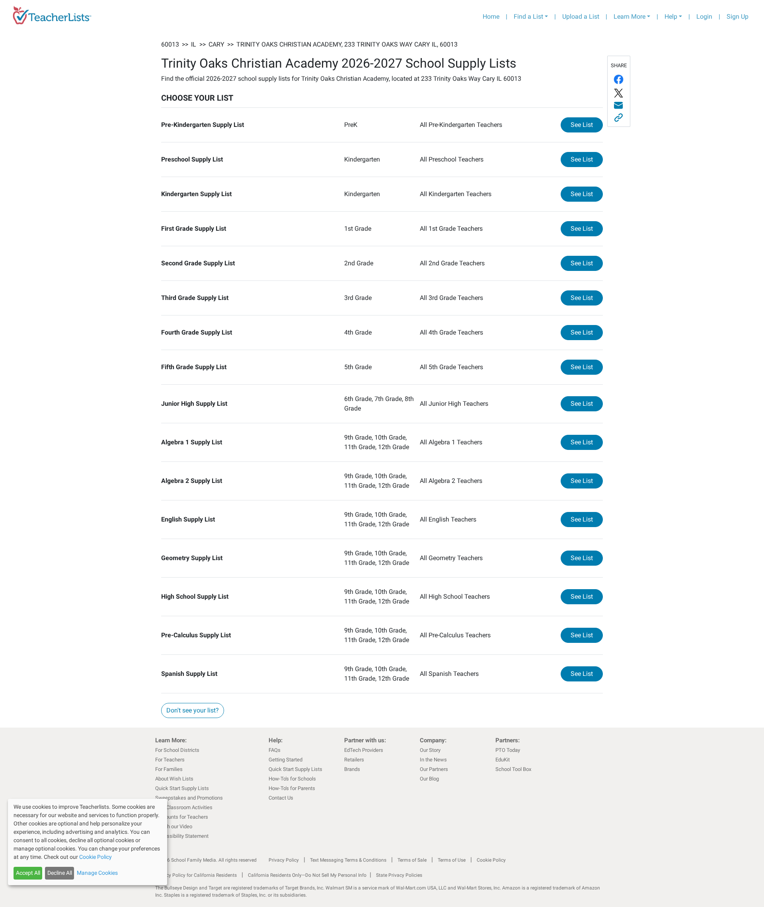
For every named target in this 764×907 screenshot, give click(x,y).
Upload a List (580, 16)
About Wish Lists (174, 779)
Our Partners (434, 769)
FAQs (275, 750)
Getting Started (285, 760)
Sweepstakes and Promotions (189, 798)
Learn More (629, 16)
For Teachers (170, 760)
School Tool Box (513, 769)
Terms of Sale (412, 860)
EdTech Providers (363, 750)
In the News (433, 760)
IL (193, 44)
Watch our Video (173, 826)
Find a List (528, 16)
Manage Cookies (97, 873)
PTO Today (507, 750)
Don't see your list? (192, 710)
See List (587, 124)
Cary (216, 44)
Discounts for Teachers (181, 817)
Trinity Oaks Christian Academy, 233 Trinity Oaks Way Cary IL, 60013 (347, 44)
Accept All (28, 873)
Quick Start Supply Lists (182, 788)
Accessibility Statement (182, 836)
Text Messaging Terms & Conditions (348, 860)
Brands (352, 769)
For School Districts (177, 750)
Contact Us (281, 798)
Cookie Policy (491, 860)
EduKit (502, 760)
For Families (169, 769)
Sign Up (737, 16)
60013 (170, 44)
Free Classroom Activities (183, 807)
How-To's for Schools (292, 779)
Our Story (430, 750)
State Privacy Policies (399, 875)
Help (671, 16)
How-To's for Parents (292, 788)
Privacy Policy (284, 860)
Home (491, 16)
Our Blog (429, 779)
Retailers (354, 760)
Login (704, 16)
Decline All (59, 873)
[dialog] (87, 842)
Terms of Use (452, 860)
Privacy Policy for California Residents (196, 875)
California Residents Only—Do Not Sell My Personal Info (307, 875)
